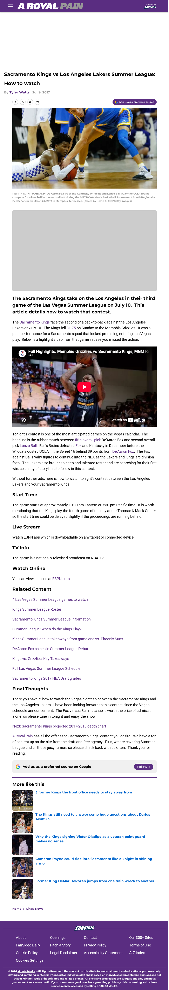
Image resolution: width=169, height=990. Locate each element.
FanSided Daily (28, 945)
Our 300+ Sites (141, 937)
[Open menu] (10, 6)
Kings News (34, 909)
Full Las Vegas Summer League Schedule (46, 668)
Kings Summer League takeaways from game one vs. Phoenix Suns (67, 639)
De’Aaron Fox (123, 451)
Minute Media (26, 971)
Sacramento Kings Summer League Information (52, 619)
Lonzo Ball (28, 445)
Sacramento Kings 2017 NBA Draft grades (47, 678)
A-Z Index (137, 953)
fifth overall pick (88, 440)
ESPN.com (61, 579)
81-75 (71, 328)
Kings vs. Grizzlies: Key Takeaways (41, 658)
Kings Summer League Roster (37, 609)
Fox (78, 445)
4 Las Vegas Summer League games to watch (50, 599)
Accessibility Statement (103, 953)
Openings (58, 937)
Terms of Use (140, 945)
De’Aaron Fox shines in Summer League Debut (50, 649)
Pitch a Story (60, 945)
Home (16, 909)
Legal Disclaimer (63, 953)
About (21, 937)
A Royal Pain (22, 736)
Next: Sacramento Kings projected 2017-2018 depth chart (59, 726)
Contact (90, 937)
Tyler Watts (19, 92)
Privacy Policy (95, 945)
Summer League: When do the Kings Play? (47, 629)
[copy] (37, 102)
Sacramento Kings (35, 322)
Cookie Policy (27, 953)
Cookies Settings (29, 960)
